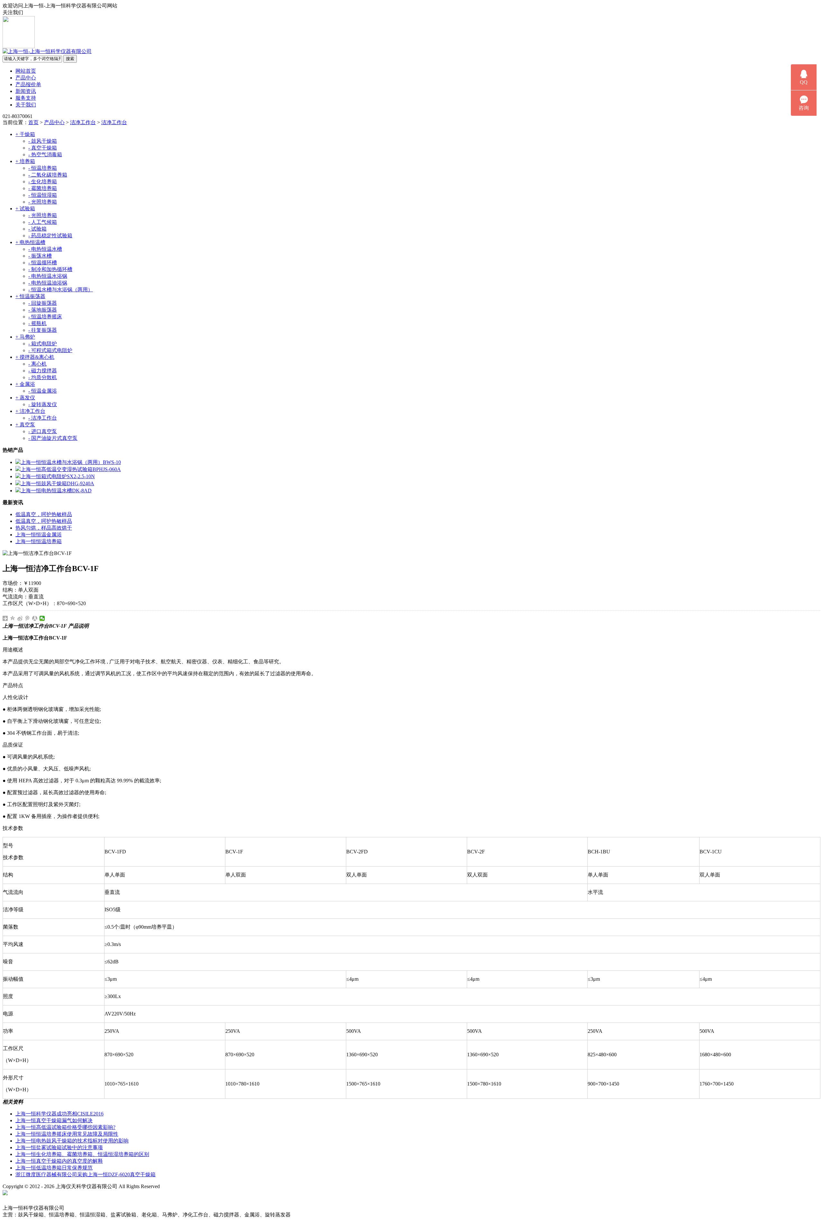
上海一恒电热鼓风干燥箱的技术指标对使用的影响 (72, 1140)
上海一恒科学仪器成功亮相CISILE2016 (59, 1113)
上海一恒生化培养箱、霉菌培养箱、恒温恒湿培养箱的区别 (82, 1154)
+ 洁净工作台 (30, 411)
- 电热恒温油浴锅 (47, 283)
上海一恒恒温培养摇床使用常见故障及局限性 (66, 1134)
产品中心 (25, 77)
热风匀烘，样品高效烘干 (43, 528)
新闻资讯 (25, 91)
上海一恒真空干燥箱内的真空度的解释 (59, 1161)
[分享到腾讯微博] (27, 618)
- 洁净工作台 (42, 418)
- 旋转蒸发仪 (42, 404)
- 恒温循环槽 (42, 262)
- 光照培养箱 (42, 202)
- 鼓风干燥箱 (42, 141)
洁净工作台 (83, 122)
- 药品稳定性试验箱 (50, 235)
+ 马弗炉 (25, 337)
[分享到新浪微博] (20, 618)
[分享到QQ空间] (12, 618)
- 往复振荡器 (42, 330)
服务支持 (25, 98)
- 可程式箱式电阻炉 (50, 350)
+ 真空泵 (25, 424)
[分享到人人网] (35, 618)
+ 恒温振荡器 (30, 296)
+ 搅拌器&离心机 (34, 357)
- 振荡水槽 (40, 256)
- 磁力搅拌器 (42, 370)
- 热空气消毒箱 (45, 154)
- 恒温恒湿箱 (42, 195)
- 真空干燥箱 (42, 147)
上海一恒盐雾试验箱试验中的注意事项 (59, 1147)
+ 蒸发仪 (25, 397)
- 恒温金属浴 (42, 391)
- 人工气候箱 (42, 222)
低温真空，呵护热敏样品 (43, 514)
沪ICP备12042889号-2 (190, 1186)
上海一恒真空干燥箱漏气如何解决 (54, 1120)
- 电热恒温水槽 (45, 249)
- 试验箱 (37, 229)
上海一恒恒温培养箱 (38, 541)
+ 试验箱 (25, 208)
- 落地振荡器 (42, 310)
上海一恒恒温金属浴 (38, 534)
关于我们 (25, 104)
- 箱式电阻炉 (42, 343)
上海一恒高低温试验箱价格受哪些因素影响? (65, 1127)
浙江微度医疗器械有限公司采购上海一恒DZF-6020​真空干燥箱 (85, 1174)
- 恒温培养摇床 (45, 316)
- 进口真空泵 (42, 431)
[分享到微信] (42, 618)
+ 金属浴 (25, 384)
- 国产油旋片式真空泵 (52, 438)
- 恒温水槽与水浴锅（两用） (60, 289)
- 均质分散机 (42, 377)
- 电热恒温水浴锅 (47, 276)
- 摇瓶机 (37, 323)
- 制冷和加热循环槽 (50, 269)
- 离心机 (37, 364)
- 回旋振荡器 (42, 303)
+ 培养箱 (25, 161)
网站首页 (25, 71)
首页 (33, 122)
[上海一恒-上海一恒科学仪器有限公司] (47, 51)
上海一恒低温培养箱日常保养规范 (54, 1167)
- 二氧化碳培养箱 (47, 174)
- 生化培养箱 (42, 181)
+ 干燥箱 (25, 134)
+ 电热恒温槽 (30, 242)
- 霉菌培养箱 (42, 188)
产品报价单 (28, 84)
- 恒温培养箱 (42, 168)
